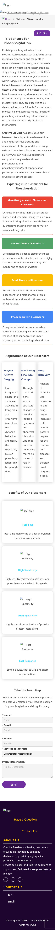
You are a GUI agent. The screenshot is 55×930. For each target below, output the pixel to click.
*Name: (6, 715)
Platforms (20, 18)
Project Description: (14, 761)
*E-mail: (7, 725)
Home (8, 18)
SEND (14, 784)
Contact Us (12, 886)
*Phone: (7, 738)
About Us (11, 840)
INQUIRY (42, 33)
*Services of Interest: (14, 748)
